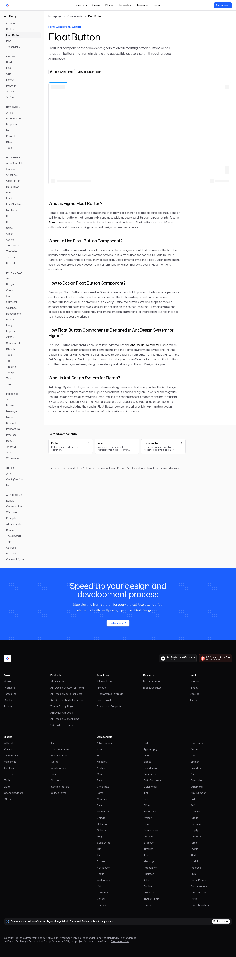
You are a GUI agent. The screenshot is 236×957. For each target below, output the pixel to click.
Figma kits (81, 5)
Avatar (10, 278)
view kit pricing (171, 468)
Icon (8, 41)
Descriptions (13, 313)
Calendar (11, 290)
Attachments (13, 524)
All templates (104, 681)
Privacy (194, 687)
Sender (10, 530)
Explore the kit (221, 921)
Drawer (10, 405)
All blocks (9, 743)
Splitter (10, 97)
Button (10, 29)
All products (57, 681)
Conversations (14, 506)
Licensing (195, 681)
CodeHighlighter (15, 559)
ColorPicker (13, 180)
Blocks (109, 5)
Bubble (10, 500)
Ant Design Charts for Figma (66, 700)
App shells (10, 761)
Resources (142, 5)
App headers (58, 768)
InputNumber (13, 204)
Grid (8, 73)
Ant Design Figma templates (142, 468)
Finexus (101, 687)
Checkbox (12, 175)
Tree (8, 384)
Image (9, 325)
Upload (10, 263)
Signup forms (59, 793)
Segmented (13, 343)
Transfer (11, 257)
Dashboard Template (109, 706)
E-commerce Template (110, 694)
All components (106, 743)
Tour (8, 378)
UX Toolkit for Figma (62, 725)
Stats (7, 799)
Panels (8, 749)
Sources (11, 547)
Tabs (9, 148)
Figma (52, 222)
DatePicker (12, 186)
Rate (9, 222)
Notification (13, 423)
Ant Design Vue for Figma (64, 718)
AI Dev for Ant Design (62, 712)
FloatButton (13, 35)
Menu (9, 130)
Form (9, 192)
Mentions (11, 210)
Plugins (96, 5)
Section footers (60, 786)
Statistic (11, 349)
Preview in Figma (63, 71)
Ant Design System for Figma (149, 345)
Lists (7, 786)
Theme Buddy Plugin (62, 706)
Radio (9, 216)
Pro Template (104, 700)
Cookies (194, 694)
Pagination (12, 136)
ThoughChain (14, 536)
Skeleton (11, 446)
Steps (9, 142)
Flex (8, 68)
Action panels (59, 755)
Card (9, 296)
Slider (9, 233)
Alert (9, 399)
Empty (10, 319)
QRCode (11, 337)
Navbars (56, 780)
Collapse (11, 307)
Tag (8, 360)
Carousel (11, 302)
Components (74, 16)
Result (10, 440)
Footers (8, 774)
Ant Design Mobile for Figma (66, 694)
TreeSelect (12, 251)
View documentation (89, 71)
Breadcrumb (13, 118)
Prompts (11, 518)
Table (9, 354)
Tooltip (10, 372)
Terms (193, 700)
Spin (8, 452)
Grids (54, 743)
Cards (54, 761)
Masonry (11, 85)
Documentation (152, 681)
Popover (11, 331)
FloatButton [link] (95, 16)
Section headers (13, 793)
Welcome (11, 512)
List (8, 485)
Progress (11, 434)
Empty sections (60, 749)
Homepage (54, 16)
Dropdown (12, 124)
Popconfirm (13, 429)
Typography (13, 46)
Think (9, 541)
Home (7, 681)
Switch (10, 239)
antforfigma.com (35, 938)
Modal (9, 417)
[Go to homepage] (7, 5)
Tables (8, 780)
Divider (10, 62)
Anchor (10, 112)
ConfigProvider (14, 479)
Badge (10, 284)
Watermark (13, 458)
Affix (8, 473)
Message (11, 411)
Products (9, 687)
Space (10, 91)
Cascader (12, 169)
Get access (223, 5)
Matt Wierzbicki (120, 941)
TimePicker (12, 245)
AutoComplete (14, 163)
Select (10, 227)
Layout (10, 79)
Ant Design (10, 16)
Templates (125, 5)
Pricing (157, 5)
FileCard (11, 553)
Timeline (11, 366)
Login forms (58, 774)
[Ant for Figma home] (7, 658)
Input (9, 198)
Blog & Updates (152, 687)
